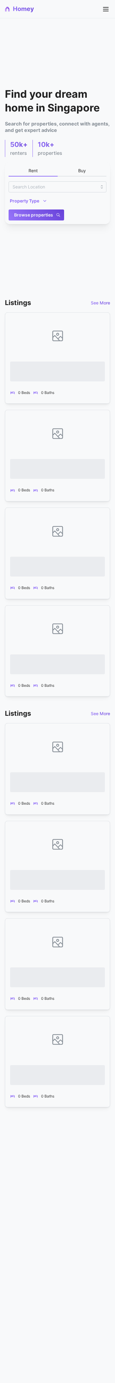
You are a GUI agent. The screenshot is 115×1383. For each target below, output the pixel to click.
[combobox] (57, 186)
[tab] (33, 171)
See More (100, 302)
